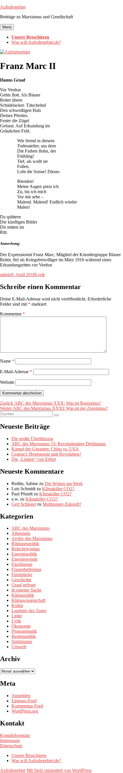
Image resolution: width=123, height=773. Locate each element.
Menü (6, 27)
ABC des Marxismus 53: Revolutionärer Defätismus (58, 443)
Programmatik (24, 631)
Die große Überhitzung (32, 438)
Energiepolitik (24, 553)
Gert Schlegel (23, 504)
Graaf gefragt (23, 584)
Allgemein (20, 533)
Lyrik (40, 274)
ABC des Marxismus (30, 528)
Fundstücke (21, 574)
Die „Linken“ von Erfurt (33, 459)
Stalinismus (21, 641)
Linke (16, 615)
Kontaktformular (15, 735)
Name (7, 361)
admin (5, 274)
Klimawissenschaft (28, 600)
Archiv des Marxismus (31, 538)
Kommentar (12, 313)
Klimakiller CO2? (58, 488)
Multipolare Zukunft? (62, 504)
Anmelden (20, 695)
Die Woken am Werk (64, 483)
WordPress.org (24, 711)
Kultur (17, 605)
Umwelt (18, 646)
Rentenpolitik (23, 636)
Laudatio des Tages (28, 610)
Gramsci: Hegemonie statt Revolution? (46, 454)
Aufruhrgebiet (12, 7)
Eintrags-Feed (24, 700)
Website (7, 382)
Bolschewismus (25, 548)
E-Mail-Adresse (16, 371)
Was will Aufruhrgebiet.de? (36, 42)
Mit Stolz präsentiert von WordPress (59, 770)
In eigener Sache (26, 590)
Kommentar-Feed (27, 705)
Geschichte (21, 579)
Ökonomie (21, 626)
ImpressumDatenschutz (11, 743)
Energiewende (24, 559)
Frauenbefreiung (26, 569)
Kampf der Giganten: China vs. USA (45, 448)
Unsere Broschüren (30, 37)
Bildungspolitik (25, 543)
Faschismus (21, 564)
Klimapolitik (22, 595)
